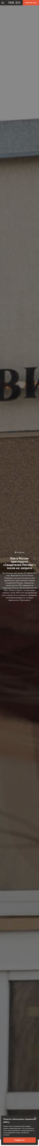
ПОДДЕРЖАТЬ (19, 1140)
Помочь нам (31, 3)
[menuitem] (2, 2)
